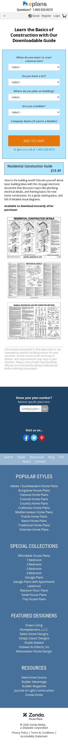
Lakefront (34, 586)
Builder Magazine (34, 686)
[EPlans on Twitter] (34, 438)
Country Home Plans (34, 503)
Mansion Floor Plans (34, 590)
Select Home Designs (34, 634)
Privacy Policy (20, 732)
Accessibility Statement (34, 736)
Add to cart (34, 141)
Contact (40, 461)
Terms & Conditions (42, 732)
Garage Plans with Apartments (34, 582)
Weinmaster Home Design (34, 651)
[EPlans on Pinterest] (42, 438)
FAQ (61, 457)
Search (8, 457)
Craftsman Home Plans (34, 508)
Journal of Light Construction (34, 690)
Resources (37, 457)
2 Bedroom (34, 564)
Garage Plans (34, 577)
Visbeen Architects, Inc (34, 647)
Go (45, 409)
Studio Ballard (34, 643)
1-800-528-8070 (43, 10)
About (26, 461)
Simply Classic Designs (34, 638)
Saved (35, 16)
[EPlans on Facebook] (26, 438)
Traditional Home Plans (34, 525)
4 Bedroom (34, 573)
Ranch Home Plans (34, 521)
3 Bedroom (34, 569)
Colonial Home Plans (34, 499)
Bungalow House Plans (34, 490)
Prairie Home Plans (34, 516)
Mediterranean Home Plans (34, 512)
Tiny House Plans (34, 599)
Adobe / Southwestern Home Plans (34, 486)
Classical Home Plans (34, 495)
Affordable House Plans (34, 556)
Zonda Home (34, 695)
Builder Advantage (34, 682)
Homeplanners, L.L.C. (34, 630)
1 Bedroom (34, 560)
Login (56, 16)
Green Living (34, 625)
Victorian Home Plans (34, 530)
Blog (51, 457)
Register (46, 16)
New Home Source (34, 677)
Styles (21, 457)
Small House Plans (34, 595)
